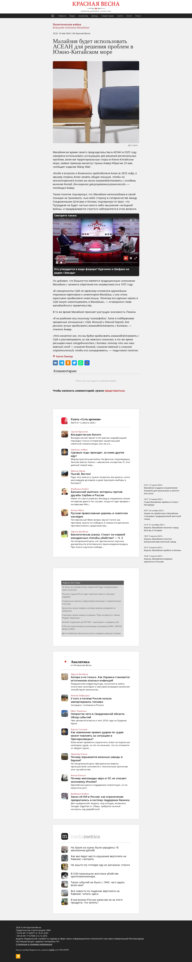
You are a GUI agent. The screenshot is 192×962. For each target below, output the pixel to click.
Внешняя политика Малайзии (71, 27)
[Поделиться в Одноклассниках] (68, 362)
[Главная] (96, 6)
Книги (129, 15)
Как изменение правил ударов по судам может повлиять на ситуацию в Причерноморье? (97, 736)
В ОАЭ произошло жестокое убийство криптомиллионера (95, 875)
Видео (72, 15)
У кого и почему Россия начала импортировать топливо (91, 700)
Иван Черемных (79, 710)
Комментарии (107, 15)
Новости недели (79, 449)
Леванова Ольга (79, 754)
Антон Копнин (78, 775)
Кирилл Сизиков (79, 729)
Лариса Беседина (79, 531)
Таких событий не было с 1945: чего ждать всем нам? (98, 884)
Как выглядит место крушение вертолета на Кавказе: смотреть (98, 857)
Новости (62, 15)
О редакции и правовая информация (34, 944)
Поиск (138, 15)
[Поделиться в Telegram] (61, 362)
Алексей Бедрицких (80, 695)
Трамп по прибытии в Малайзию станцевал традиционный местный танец (162, 516)
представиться (115, 390)
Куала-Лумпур (64, 356)
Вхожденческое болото (86, 434)
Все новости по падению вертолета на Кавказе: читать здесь (95, 892)
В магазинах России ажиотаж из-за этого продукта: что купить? (97, 901)
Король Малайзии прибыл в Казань (162, 550)
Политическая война (67, 24)
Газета (120, 15)
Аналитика (83, 15)
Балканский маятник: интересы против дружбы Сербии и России (97, 493)
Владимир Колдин (80, 488)
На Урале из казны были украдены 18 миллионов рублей (94, 849)
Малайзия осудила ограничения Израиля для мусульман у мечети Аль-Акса (161, 491)
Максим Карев (78, 470)
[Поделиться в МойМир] (87, 362)
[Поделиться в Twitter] (74, 362)
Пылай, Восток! (81, 474)
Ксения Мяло (77, 510)
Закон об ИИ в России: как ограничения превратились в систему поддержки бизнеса (100, 798)
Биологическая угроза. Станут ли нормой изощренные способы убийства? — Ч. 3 (98, 536)
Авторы (94, 15)
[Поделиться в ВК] (55, 362)
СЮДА (51, 950)
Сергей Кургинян (79, 431)
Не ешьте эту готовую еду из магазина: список (100, 865)
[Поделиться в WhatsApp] (80, 362)
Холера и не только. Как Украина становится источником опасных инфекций (100, 678)
